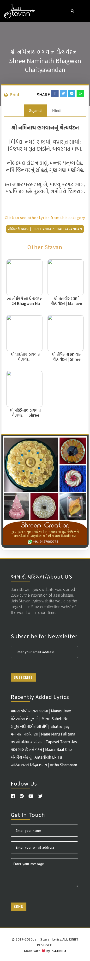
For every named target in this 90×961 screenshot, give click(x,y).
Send (18, 906)
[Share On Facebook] (55, 93)
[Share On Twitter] (63, 93)
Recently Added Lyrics (40, 696)
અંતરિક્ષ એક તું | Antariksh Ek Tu (36, 757)
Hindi (56, 110)
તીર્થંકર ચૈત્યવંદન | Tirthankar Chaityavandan (45, 228)
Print (14, 94)
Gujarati (35, 110)
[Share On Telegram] (71, 93)
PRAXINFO (58, 951)
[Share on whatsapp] (80, 93)
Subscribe (23, 677)
